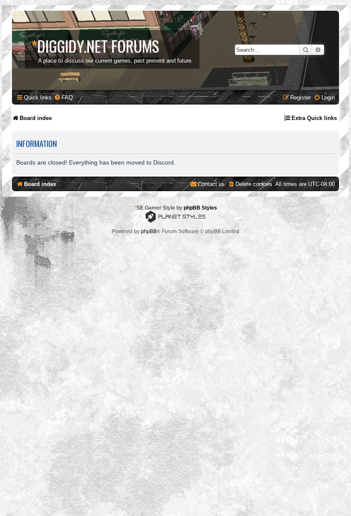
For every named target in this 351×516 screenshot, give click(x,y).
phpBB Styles (200, 208)
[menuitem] (63, 97)
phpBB (149, 231)
